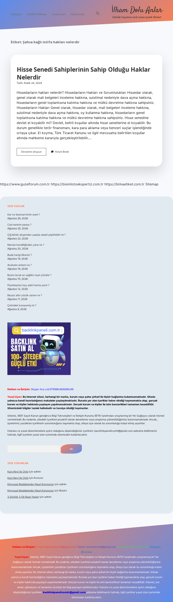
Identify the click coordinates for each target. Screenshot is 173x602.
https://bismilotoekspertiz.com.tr (77, 184)
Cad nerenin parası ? (19, 224)
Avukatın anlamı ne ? (19, 265)
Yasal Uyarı (58, 14)
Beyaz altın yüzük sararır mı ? (24, 295)
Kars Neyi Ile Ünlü (17, 471)
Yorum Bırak (62, 151)
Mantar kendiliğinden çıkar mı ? (25, 244)
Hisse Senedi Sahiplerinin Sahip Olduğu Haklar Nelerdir (83, 73)
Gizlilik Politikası (37, 14)
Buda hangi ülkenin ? (19, 254)
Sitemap (151, 184)
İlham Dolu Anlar (136, 10)
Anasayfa (16, 14)
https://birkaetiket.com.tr (124, 184)
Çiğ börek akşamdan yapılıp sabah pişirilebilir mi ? (36, 234)
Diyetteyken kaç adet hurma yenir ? (28, 285)
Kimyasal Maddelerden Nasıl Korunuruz (30, 484)
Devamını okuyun (33, 153)
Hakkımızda (77, 14)
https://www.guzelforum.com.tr (25, 184)
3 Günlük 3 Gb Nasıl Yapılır (23, 496)
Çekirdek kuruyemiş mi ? (21, 305)
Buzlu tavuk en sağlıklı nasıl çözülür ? (29, 275)
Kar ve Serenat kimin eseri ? (23, 214)
